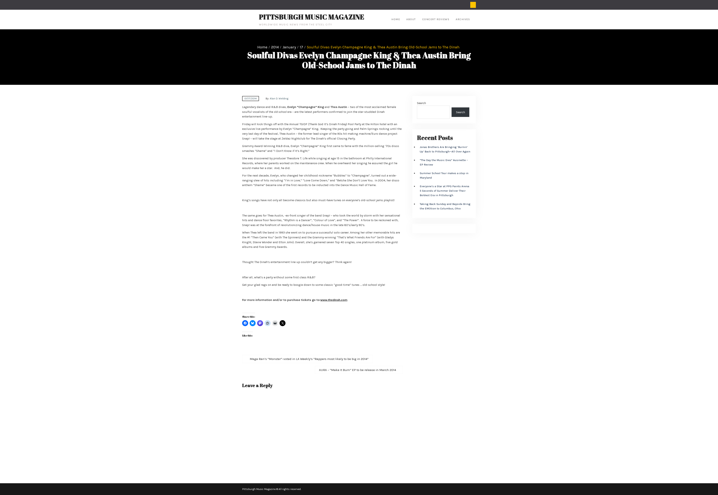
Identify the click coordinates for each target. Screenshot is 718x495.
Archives (463, 19)
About (411, 19)
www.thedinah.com (333, 300)
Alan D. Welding (279, 98)
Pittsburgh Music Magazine (311, 16)
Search (421, 103)
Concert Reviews (435, 19)
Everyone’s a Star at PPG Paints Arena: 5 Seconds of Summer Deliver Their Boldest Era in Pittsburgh (445, 191)
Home (395, 19)
